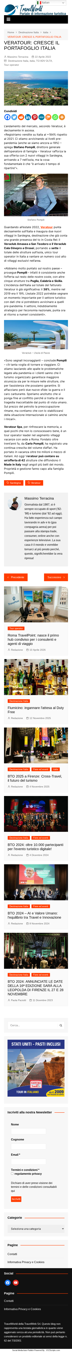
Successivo (54, 577)
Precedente (17, 577)
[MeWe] (41, 117)
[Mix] (48, 117)
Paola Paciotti (18, 1000)
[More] (62, 117)
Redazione (17, 649)
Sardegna (15, 482)
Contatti (12, 1254)
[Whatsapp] (55, 117)
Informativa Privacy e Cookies (26, 1262)
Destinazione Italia (18, 60)
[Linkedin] (28, 117)
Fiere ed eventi (40, 769)
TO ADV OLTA (44, 60)
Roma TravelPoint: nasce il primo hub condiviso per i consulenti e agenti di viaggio (33, 639)
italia (32, 60)
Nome (15, 1124)
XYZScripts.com (53, 1350)
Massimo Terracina (17, 56)
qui (13, 1190)
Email (15, 1154)
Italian (45, 2)
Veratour (47, 227)
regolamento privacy (28, 1173)
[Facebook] (7, 117)
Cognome (17, 1139)
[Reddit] (21, 117)
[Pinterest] (35, 117)
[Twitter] (14, 117)
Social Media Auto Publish (23, 1350)
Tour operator (11, 64)
